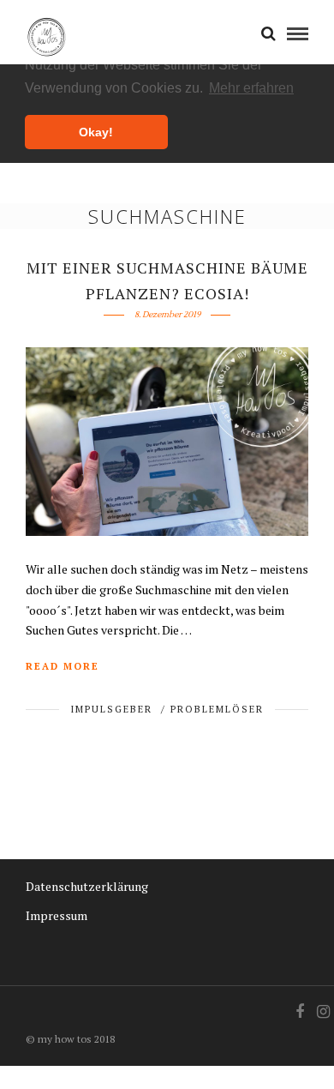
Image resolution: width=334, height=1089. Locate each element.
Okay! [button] (96, 132)
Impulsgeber (111, 709)
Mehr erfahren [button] (251, 88)
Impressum (56, 915)
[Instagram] (323, 1011)
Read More (62, 666)
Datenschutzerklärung (87, 886)
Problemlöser (217, 709)
